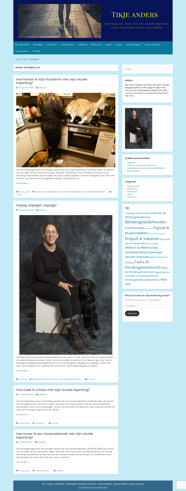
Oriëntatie (54, 379)
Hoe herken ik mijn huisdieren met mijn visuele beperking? (51, 81)
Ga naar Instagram (133, 44)
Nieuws (109, 44)
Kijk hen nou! (96, 44)
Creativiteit (149, 228)
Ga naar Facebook (152, 44)
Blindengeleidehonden (40, 379)
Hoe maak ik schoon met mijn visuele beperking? (53, 389)
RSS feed (36, 51)
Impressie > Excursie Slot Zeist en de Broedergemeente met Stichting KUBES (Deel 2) (146, 166)
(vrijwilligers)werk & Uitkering (139, 213)
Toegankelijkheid (162, 272)
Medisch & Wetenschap (141, 247)
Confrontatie (134, 227)
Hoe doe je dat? (67, 44)
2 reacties (54, 423)
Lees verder (26, 183)
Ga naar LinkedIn (22, 51)
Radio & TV (155, 257)
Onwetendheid (136, 252)
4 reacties (91, 379)
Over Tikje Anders (22, 44)
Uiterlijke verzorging (135, 275)
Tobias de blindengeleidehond (93, 192)
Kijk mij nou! (52, 44)
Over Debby (38, 44)
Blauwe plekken (133, 171)
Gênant (128, 243)
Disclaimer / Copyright (87, 483)
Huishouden (39, 423)
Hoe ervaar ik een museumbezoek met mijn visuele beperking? (54, 435)
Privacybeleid (71, 483)
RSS (43, 483)
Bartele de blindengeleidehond (46, 192)
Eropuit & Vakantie (42, 470)
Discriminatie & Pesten (157, 234)
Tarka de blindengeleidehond (70, 192)
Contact (118, 44)
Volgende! (131, 162)
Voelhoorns (82, 44)
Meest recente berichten (138, 158)
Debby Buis (42, 87)
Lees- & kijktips (153, 243)
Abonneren (132, 313)
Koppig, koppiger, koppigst (36, 205)
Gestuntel (164, 239)
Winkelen (154, 279)
